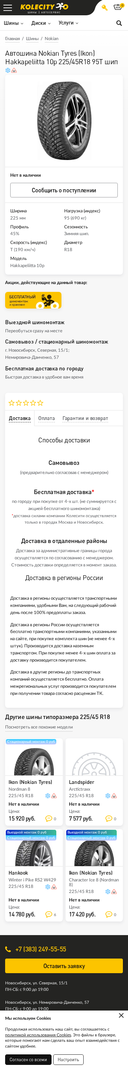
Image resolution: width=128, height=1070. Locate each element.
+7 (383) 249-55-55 (40, 949)
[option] (64, 121)
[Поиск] (119, 22)
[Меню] (7, 7)
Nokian (51, 39)
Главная (12, 39)
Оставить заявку (64, 965)
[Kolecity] (44, 6)
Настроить (68, 1059)
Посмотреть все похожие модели (39, 727)
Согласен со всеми (28, 1059)
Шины (32, 39)
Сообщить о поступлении (64, 190)
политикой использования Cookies (38, 1035)
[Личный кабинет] (105, 8)
